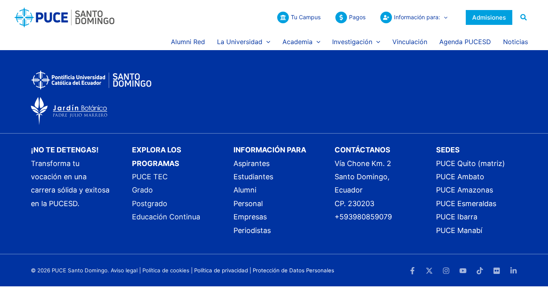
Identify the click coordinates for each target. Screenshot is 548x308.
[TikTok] (479, 270)
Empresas (250, 217)
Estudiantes (253, 176)
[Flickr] (496, 270)
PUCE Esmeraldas (466, 203)
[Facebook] (412, 270)
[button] (443, 17)
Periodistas (252, 230)
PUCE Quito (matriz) (470, 163)
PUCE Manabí (459, 230)
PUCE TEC (150, 176)
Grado (142, 190)
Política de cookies (165, 270)
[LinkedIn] (513, 270)
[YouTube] (463, 270)
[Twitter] (429, 270)
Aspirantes (251, 163)
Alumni (244, 190)
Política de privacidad (221, 270)
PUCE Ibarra (456, 217)
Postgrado (149, 203)
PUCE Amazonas (464, 190)
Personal (248, 203)
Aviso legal (124, 270)
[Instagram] (446, 270)
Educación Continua (166, 217)
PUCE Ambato (460, 176)
